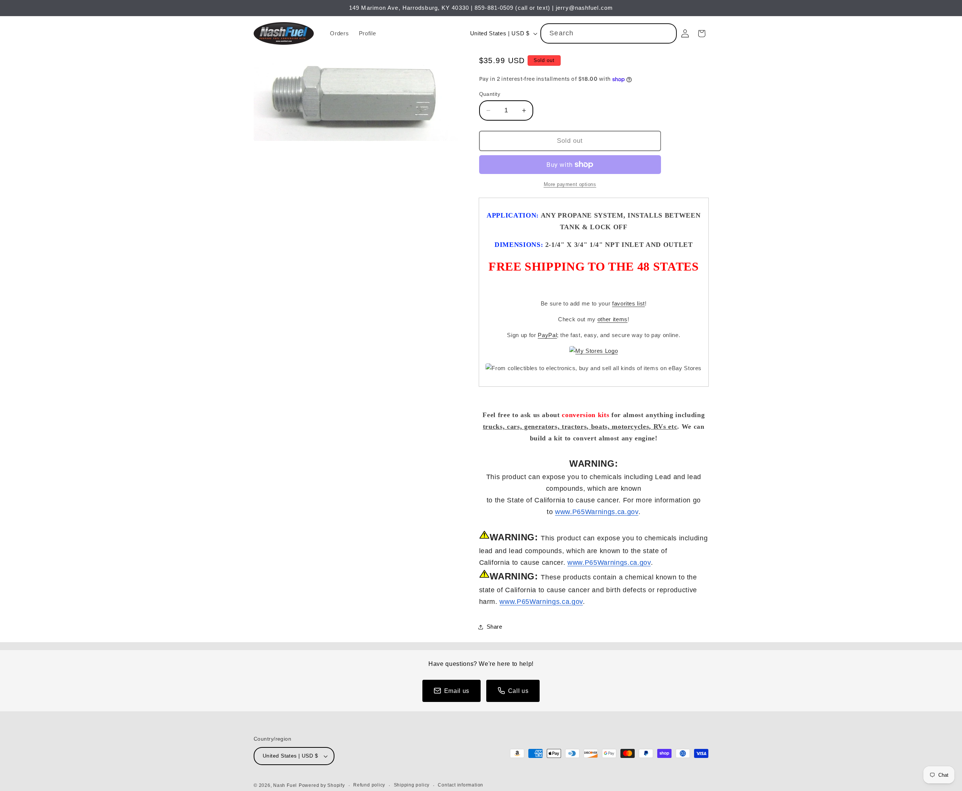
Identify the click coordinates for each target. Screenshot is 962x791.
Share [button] (494, 626)
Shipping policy (412, 785)
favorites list (628, 303)
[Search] (667, 33)
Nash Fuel (285, 785)
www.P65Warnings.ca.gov (596, 512)
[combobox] (608, 33)
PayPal (547, 335)
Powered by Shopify (322, 785)
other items (612, 319)
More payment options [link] (570, 184)
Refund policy (369, 785)
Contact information (460, 785)
